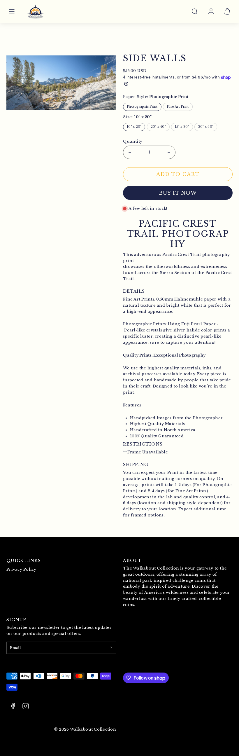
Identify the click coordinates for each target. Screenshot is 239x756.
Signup (16, 619)
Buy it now (178, 193)
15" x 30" (182, 127)
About (132, 560)
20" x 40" (158, 127)
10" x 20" (134, 127)
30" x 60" (205, 127)
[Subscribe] (111, 648)
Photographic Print (142, 107)
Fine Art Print (178, 107)
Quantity (132, 141)
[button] (12, 11)
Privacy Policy (21, 569)
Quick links (23, 560)
